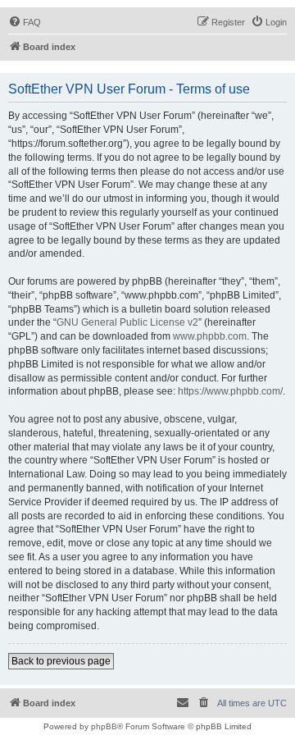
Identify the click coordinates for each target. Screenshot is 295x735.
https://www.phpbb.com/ (230, 391)
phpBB (104, 726)
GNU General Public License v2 (127, 322)
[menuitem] (24, 22)
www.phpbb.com (210, 336)
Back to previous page (61, 661)
